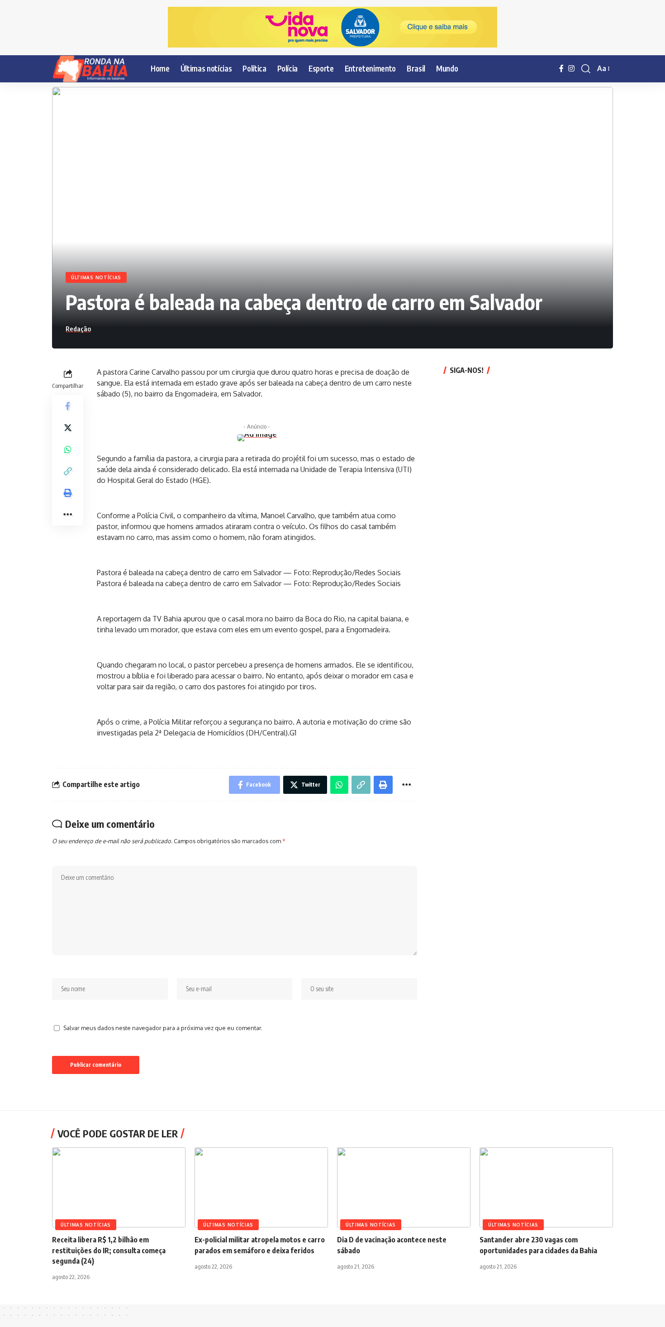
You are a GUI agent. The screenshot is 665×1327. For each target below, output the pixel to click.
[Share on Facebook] (68, 405)
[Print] (68, 492)
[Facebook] (561, 68)
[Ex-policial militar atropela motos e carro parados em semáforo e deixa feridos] (261, 1187)
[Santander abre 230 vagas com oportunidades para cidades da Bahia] (546, 1187)
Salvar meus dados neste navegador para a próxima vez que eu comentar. (162, 1027)
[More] (68, 514)
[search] (585, 68)
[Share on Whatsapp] (68, 449)
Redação (78, 329)
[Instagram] (571, 68)
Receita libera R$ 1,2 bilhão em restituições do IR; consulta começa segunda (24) (109, 1250)
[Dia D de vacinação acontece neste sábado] (403, 1187)
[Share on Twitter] (68, 427)
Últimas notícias (96, 277)
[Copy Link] (68, 471)
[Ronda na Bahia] (94, 68)
